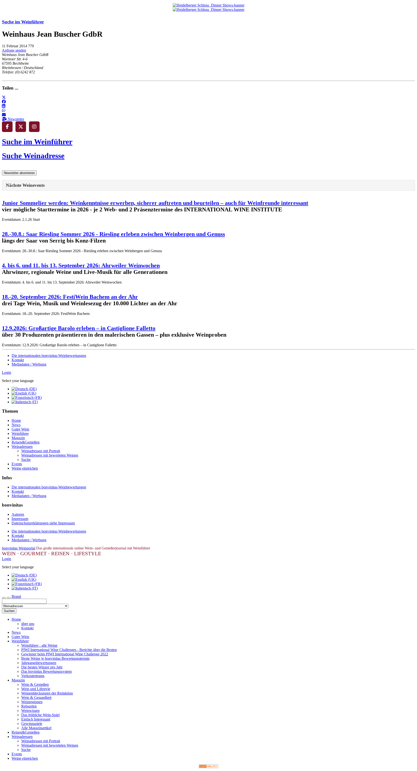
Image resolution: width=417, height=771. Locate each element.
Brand (16, 596)
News (16, 425)
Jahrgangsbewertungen (38, 663)
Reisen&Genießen (26, 442)
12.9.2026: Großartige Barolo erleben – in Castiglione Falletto (78, 328)
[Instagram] (34, 126)
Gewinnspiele (31, 724)
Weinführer (20, 433)
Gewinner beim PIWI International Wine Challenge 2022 (64, 654)
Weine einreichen (25, 468)
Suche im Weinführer (23, 21)
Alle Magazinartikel (36, 728)
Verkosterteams (32, 676)
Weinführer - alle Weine (39, 645)
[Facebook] (7, 126)
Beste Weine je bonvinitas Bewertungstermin (55, 658)
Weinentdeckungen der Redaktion (47, 693)
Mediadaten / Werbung (29, 364)
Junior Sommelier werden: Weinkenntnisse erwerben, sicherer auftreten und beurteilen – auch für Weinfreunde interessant (155, 203)
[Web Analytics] (208, 767)
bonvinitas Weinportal (18, 548)
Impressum (20, 519)
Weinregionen (31, 702)
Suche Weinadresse (33, 155)
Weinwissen (30, 710)
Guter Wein (20, 429)
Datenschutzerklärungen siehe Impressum (43, 523)
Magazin (18, 438)
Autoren (18, 514)
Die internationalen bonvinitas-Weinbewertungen (49, 356)
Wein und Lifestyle (35, 689)
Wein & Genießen (35, 684)
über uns (27, 624)
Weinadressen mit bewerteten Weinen (49, 455)
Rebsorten (29, 706)
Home (16, 420)
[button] (4, 97)
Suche (26, 460)
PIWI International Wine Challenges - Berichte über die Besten (69, 650)
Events (17, 464)
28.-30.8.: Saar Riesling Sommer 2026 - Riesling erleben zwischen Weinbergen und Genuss (113, 234)
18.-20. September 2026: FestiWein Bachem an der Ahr (70, 297)
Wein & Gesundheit (36, 697)
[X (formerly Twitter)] (20, 126)
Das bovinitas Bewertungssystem (46, 671)
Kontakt (18, 360)
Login (6, 372)
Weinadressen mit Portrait (40, 451)
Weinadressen (22, 447)
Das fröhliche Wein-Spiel (40, 715)
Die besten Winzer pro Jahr (42, 667)
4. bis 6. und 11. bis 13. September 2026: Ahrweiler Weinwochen (81, 265)
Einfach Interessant (35, 719)
